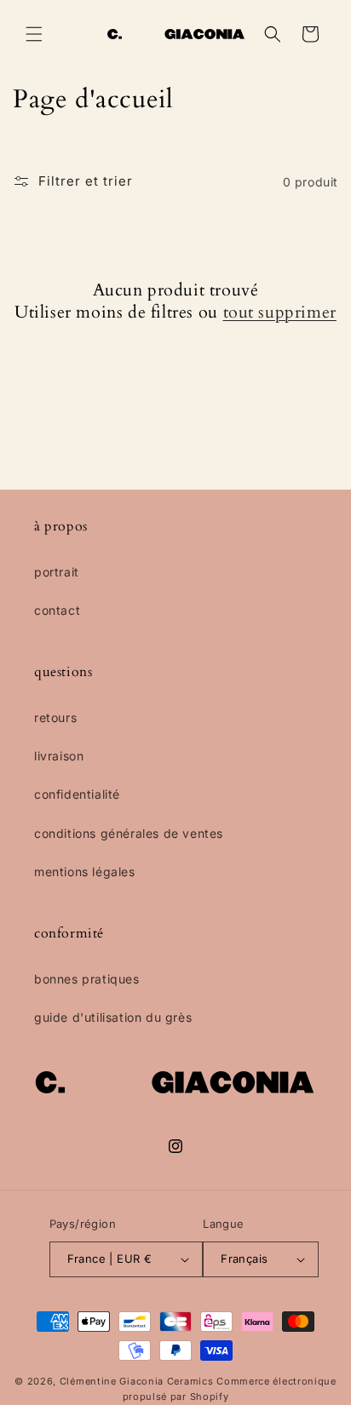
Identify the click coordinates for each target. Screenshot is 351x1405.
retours (55, 717)
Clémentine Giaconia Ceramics (137, 1381)
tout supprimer (280, 312)
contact (57, 610)
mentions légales (84, 871)
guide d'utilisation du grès (113, 1017)
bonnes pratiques (87, 979)
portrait (56, 572)
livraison (58, 755)
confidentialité (77, 794)
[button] (34, 34)
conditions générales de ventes (128, 833)
